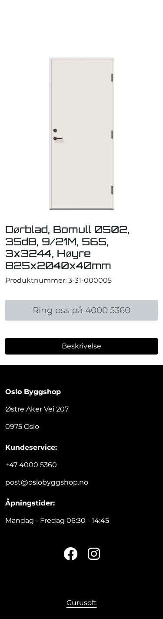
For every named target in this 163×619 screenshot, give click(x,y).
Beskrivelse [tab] (81, 346)
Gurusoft (82, 603)
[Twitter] (70, 554)
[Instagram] (94, 554)
